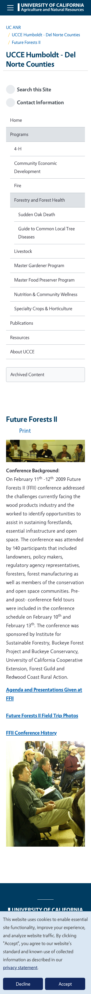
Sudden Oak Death (36, 214)
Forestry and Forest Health (39, 200)
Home (16, 120)
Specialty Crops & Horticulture (43, 308)
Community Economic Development (35, 167)
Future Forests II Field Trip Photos (42, 715)
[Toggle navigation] (10, 7)
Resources (19, 337)
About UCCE (22, 351)
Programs (19, 134)
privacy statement (20, 967)
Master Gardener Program (39, 265)
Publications (21, 323)
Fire (17, 185)
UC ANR (13, 27)
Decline (23, 984)
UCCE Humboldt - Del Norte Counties (46, 34)
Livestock (23, 251)
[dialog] (45, 952)
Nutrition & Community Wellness (45, 294)
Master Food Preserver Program (44, 280)
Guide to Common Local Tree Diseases (46, 232)
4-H (17, 149)
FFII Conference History (31, 732)
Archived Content (27, 374)
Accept (65, 984)
